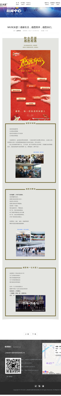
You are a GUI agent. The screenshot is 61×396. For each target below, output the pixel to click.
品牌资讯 (18, 30)
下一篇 (34, 334)
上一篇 (27, 334)
